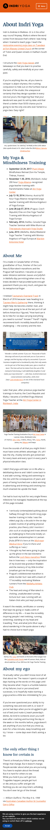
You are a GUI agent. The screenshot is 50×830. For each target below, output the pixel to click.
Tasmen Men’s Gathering (15, 302)
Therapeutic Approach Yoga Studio (26, 228)
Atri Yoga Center (38, 434)
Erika (18, 440)
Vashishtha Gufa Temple (15, 659)
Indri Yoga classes (25, 62)
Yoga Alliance (24, 182)
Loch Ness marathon (30, 557)
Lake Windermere (16, 379)
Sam (14, 440)
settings (28, 821)
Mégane (25, 442)
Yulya (38, 440)
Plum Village (38, 168)
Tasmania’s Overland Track (25, 295)
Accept (7, 826)
